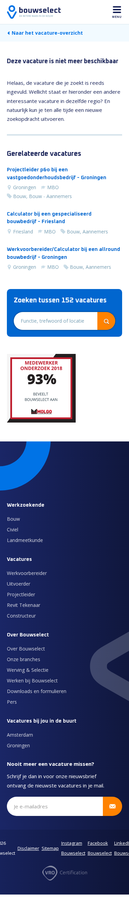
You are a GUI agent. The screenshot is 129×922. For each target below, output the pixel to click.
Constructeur (21, 615)
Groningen (18, 745)
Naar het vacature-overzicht (47, 33)
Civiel (12, 529)
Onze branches (23, 659)
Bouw (13, 519)
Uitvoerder (18, 583)
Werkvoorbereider (27, 573)
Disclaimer (28, 848)
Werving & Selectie (28, 670)
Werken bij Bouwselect (32, 680)
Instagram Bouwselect (73, 848)
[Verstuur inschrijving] (112, 806)
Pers (12, 702)
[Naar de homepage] (34, 12)
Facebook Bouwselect (100, 848)
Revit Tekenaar (23, 605)
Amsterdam (20, 734)
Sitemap (50, 848)
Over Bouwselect (26, 648)
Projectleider (21, 594)
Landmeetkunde (25, 540)
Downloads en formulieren (36, 691)
